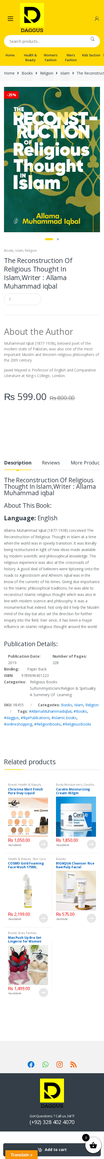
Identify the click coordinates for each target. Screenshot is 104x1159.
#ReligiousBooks (77, 724)
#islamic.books (64, 717)
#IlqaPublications (35, 717)
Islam (64, 73)
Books (27, 73)
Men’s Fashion (71, 57)
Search (92, 41)
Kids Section (91, 55)
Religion (46, 73)
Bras (21, 933)
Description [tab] (17, 463)
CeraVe (88, 784)
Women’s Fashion (50, 57)
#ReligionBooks (47, 724)
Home (10, 55)
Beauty (61, 859)
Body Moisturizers (69, 784)
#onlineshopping (18, 724)
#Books (80, 711)
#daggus (11, 717)
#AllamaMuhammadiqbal (50, 711)
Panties (31, 933)
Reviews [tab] (51, 463)
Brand (12, 784)
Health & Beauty (30, 57)
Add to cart (56, 1149)
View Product (43, 844)
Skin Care (39, 859)
